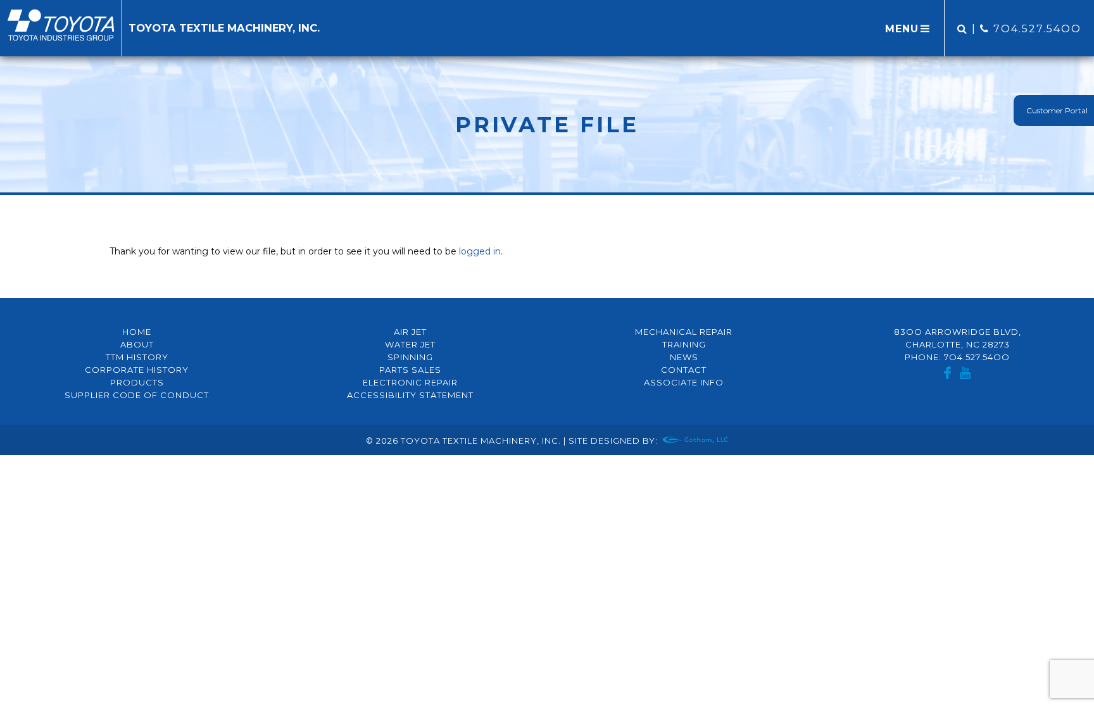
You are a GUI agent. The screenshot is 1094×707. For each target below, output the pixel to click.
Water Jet (410, 344)
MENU (902, 29)
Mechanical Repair (683, 332)
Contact (684, 370)
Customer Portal (1057, 110)
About (137, 344)
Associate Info (684, 382)
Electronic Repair (410, 382)
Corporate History (137, 370)
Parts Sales (410, 370)
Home (136, 332)
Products (137, 382)
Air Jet (410, 332)
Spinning (410, 357)
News (684, 357)
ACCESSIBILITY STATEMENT (410, 395)
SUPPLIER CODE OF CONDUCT (137, 395)
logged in (480, 251)
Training (684, 344)
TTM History (137, 357)
